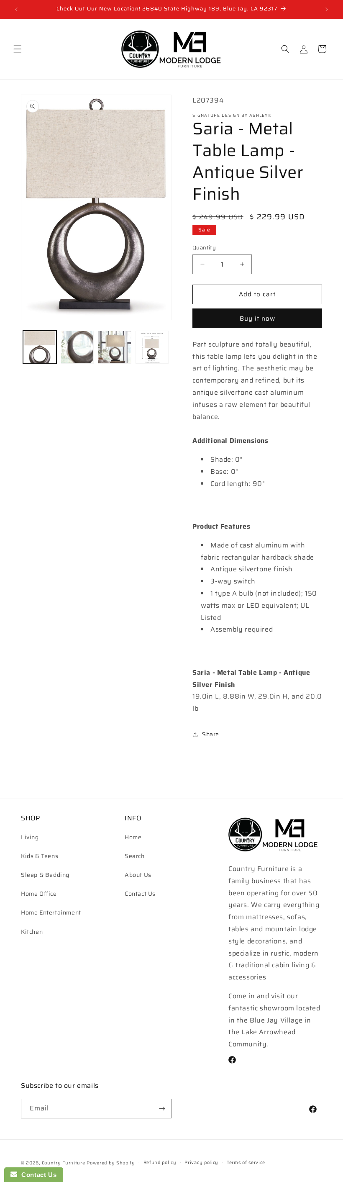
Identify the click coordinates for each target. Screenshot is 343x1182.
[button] (17, 49)
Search (135, 856)
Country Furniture (63, 1163)
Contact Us (140, 893)
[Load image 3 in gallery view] (114, 347)
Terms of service (246, 1162)
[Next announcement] (326, 9)
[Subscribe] (162, 1108)
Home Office (39, 893)
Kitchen (32, 931)
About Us (138, 874)
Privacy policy (201, 1162)
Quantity (204, 248)
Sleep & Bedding (45, 874)
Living (30, 837)
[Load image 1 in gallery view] (39, 347)
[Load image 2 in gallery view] (77, 347)
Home (133, 837)
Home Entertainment (51, 912)
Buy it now (257, 318)
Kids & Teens (39, 856)
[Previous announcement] (16, 9)
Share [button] (210, 734)
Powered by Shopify (111, 1163)
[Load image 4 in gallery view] (152, 347)
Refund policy (160, 1162)
